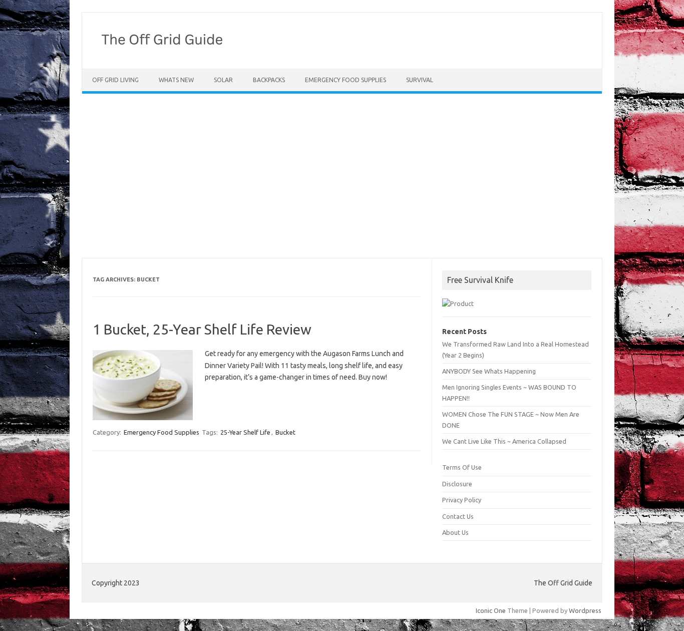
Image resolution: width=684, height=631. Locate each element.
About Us (455, 532)
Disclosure (457, 483)
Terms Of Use (462, 467)
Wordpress (585, 610)
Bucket (285, 432)
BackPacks (269, 80)
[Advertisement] (342, 176)
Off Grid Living (115, 80)
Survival (419, 80)
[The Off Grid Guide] (166, 52)
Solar (223, 80)
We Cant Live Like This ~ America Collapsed (504, 441)
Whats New (176, 80)
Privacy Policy (461, 499)
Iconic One (491, 610)
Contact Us (458, 516)
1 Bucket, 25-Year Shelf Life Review (202, 329)
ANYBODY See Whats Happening (489, 371)
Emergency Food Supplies (345, 80)
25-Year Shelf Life (245, 432)
